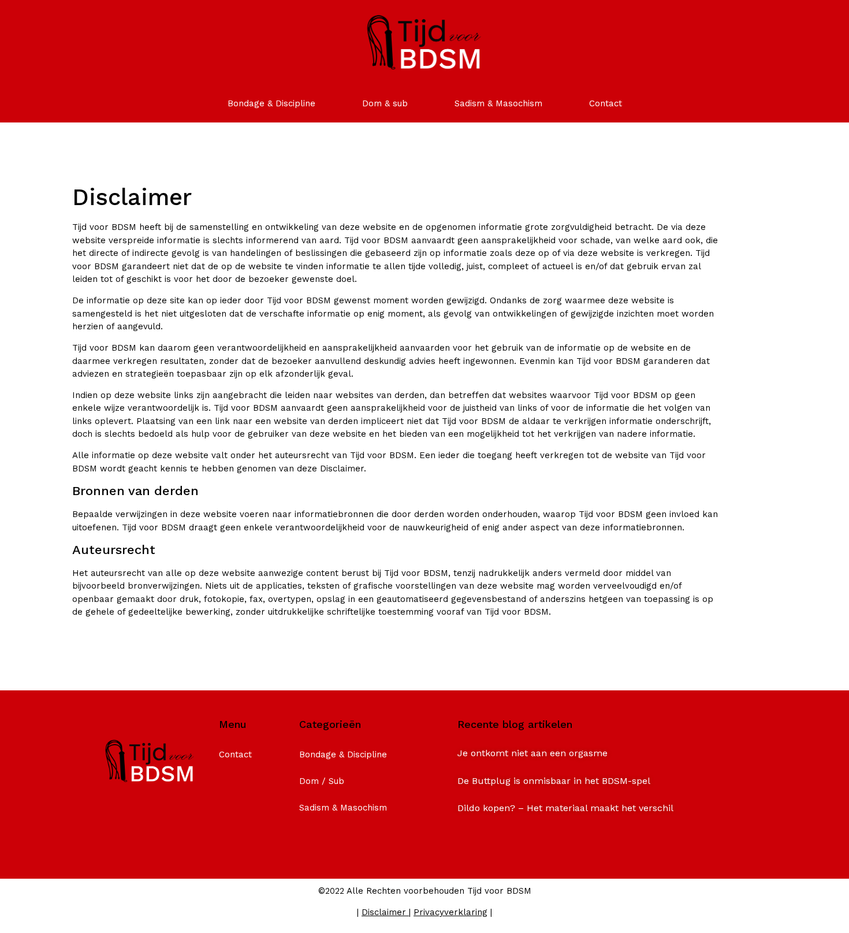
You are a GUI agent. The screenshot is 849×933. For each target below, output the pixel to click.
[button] (532, 753)
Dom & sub (385, 103)
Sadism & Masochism (498, 103)
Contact (605, 103)
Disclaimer (384, 912)
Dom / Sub (321, 781)
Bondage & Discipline (271, 103)
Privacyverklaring (450, 912)
